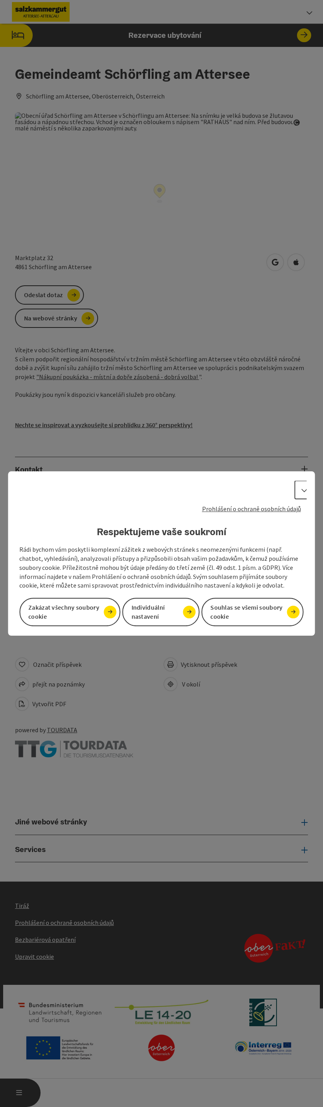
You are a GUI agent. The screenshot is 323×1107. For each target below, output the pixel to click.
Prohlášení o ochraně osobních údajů (251, 509)
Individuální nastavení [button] (148, 612)
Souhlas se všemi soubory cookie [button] (246, 612)
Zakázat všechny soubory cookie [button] (63, 612)
